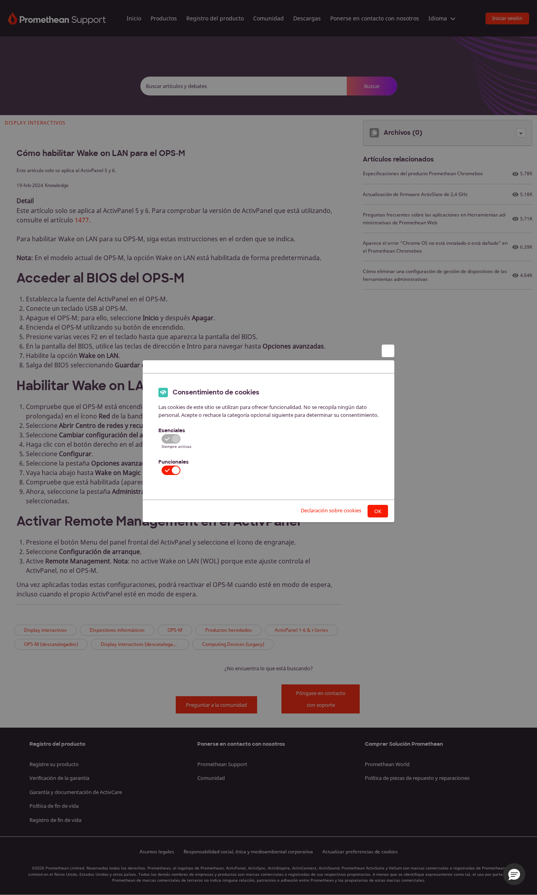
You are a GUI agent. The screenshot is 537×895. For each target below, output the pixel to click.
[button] (514, 874)
